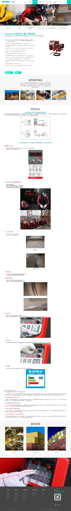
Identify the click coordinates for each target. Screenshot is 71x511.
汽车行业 (24, 492)
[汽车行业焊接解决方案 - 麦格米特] (27, 95)
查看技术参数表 (9, 72)
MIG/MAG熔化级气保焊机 (17, 493)
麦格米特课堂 (34, 492)
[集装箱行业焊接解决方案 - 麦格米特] (59, 95)
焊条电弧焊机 (16, 496)
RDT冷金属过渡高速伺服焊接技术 (30, 28)
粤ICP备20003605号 (61, 509)
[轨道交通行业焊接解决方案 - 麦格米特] (12, 95)
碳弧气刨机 (16, 499)
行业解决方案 (41, 2)
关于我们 (29, 2)
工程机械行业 (25, 497)
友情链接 (7, 509)
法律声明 (15, 509)
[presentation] (1, 28)
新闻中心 (7, 497)
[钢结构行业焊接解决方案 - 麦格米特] (43, 95)
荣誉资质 (7, 495)
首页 (25, 2)
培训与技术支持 (48, 2)
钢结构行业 (24, 495)
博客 (7, 498)
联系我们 (54, 2)
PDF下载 (18, 72)
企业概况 (7, 492)
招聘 (43, 492)
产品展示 (35, 2)
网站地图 (11, 509)
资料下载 (33, 495)
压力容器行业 (25, 498)
